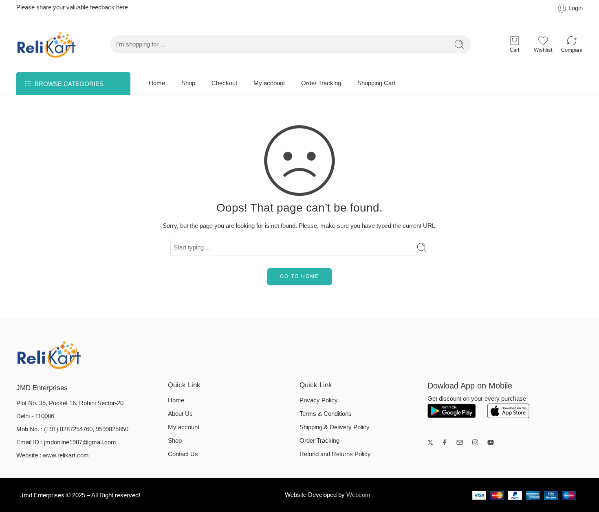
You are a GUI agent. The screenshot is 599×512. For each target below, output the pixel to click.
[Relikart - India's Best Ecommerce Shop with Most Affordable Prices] (46, 44)
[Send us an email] (459, 442)
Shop (188, 83)
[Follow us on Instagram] (475, 442)
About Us (180, 413)
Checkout (224, 83)
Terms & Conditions (326, 413)
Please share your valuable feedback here (72, 7)
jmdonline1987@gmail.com (80, 442)
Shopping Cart (376, 83)
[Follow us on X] (430, 442)
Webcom (358, 495)
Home (157, 83)
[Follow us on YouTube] (490, 442)
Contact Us (183, 454)
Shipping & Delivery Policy (335, 427)
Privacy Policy (319, 400)
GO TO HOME (299, 276)
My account (269, 83)
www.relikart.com (66, 455)
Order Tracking (321, 83)
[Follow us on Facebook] (444, 442)
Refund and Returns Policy (335, 454)
